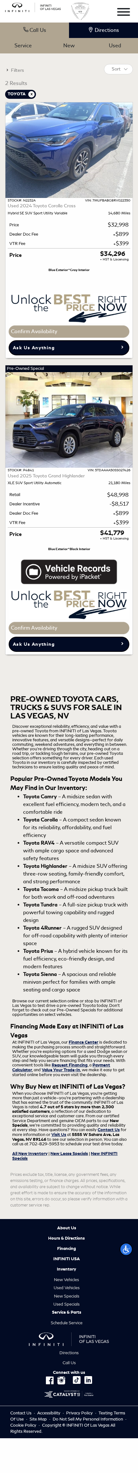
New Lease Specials (69, 1153)
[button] (126, 1249)
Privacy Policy (79, 1413)
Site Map (38, 1419)
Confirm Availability (34, 331)
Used (115, 45)
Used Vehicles (67, 1287)
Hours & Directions (66, 1238)
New (69, 45)
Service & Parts (66, 1312)
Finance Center (83, 1042)
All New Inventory (29, 1153)
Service (23, 45)
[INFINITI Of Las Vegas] (33, 6)
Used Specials (66, 1304)
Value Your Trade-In (61, 1070)
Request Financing (70, 1065)
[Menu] (123, 13)
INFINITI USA (66, 1259)
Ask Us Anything (34, 348)
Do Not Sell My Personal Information (88, 1419)
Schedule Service (66, 1322)
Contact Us (109, 1129)
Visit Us (58, 1134)
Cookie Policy (23, 1425)
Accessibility (48, 1413)
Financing (66, 1248)
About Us (66, 1228)
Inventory (66, 1269)
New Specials (66, 1296)
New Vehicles (66, 1279)
